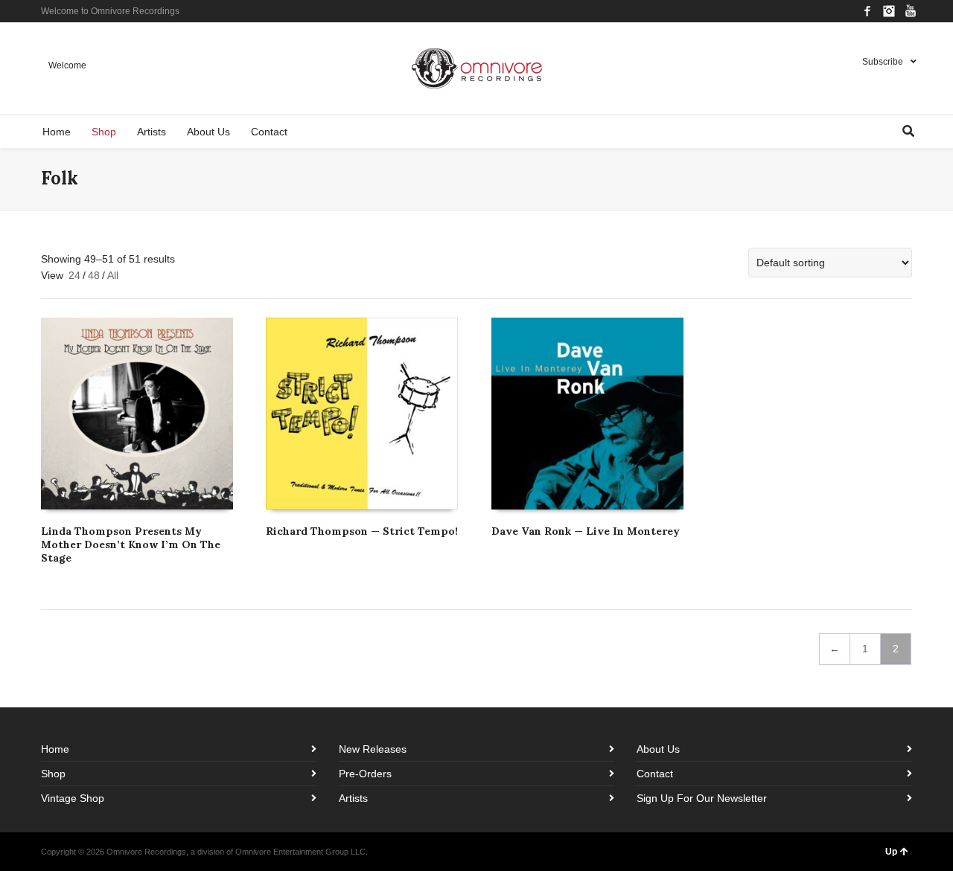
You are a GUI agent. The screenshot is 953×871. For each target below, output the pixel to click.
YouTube (910, 11)
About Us (658, 749)
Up (891, 851)
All (112, 275)
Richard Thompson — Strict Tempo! (362, 531)
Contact (655, 774)
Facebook (867, 11)
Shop (53, 774)
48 (94, 275)
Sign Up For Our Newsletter (702, 798)
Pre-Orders (365, 774)
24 (74, 275)
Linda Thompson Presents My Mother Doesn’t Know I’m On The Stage (130, 544)
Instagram (889, 11)
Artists (353, 798)
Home (55, 749)
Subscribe (882, 62)
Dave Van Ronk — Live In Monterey (585, 531)
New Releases (373, 749)
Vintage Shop (72, 798)
